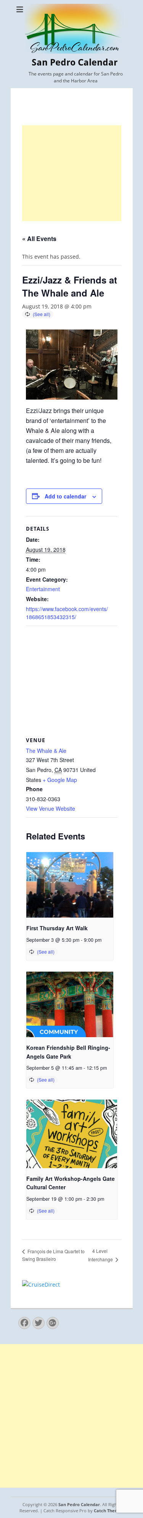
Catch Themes (109, 1510)
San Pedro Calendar (74, 62)
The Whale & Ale (46, 750)
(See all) (41, 314)
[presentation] (69, 885)
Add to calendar (65, 496)
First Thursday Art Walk (57, 928)
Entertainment (43, 589)
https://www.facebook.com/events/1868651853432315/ (67, 613)
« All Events (39, 238)
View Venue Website (50, 808)
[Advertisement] (71, 173)
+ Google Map (60, 780)
